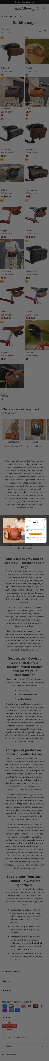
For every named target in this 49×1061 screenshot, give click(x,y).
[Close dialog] (44, 519)
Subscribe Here (35, 534)
